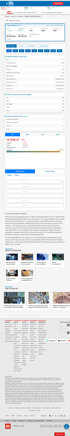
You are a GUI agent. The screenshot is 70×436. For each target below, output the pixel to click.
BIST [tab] (12, 134)
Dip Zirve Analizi (32, 359)
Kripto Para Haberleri (41, 340)
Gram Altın (24, 196)
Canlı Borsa (58, 3)
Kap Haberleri (42, 343)
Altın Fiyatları (25, 324)
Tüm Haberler (42, 324)
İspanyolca (19, 415)
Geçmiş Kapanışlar (8, 329)
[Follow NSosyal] (50, 416)
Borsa (7, 322)
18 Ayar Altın (25, 343)
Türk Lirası (24, 181)
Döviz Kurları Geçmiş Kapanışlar (17, 364)
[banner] (11, 3)
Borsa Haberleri (42, 330)
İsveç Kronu (17, 352)
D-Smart (29, 420)
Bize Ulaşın (32, 410)
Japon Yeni (17, 354)
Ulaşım (38, 410)
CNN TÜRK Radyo (39, 420)
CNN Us (7, 415)
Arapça (26, 415)
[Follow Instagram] (58, 416)
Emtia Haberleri (42, 335)
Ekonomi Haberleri (40, 327)
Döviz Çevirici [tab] (50, 171)
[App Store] (62, 341)
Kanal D (7, 420)
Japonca (32, 415)
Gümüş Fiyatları (24, 359)
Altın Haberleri (42, 337)
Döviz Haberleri (42, 332)
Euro (15, 326)
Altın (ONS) (25, 339)
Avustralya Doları (16, 342)
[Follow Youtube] (61, 416)
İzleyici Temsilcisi (56, 408)
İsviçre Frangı (17, 330)
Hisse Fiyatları (9, 326)
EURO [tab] (27, 134)
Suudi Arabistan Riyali (16, 337)
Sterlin (15, 328)
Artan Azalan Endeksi (33, 348)
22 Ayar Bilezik (26, 341)
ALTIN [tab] (57, 134)
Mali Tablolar (31, 46)
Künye (28, 408)
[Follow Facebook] (52, 416)
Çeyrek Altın (25, 205)
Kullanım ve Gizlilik (20, 408)
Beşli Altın (24, 352)
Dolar (15, 324)
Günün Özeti (8, 324)
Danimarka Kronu (16, 348)
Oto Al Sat (33, 356)
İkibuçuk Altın (25, 349)
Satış (17, 175)
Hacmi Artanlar (9, 337)
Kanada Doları (17, 332)
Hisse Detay (11, 46)
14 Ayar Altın (25, 345)
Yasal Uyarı (10, 408)
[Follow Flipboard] (64, 416)
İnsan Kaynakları (36, 408)
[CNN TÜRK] (8, 426)
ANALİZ (32, 322)
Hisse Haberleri (44, 46)
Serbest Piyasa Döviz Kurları (18, 370)
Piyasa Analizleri (40, 353)
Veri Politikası (46, 408)
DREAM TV (21, 420)
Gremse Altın (25, 347)
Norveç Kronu (17, 345)
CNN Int (13, 415)
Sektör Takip (33, 345)
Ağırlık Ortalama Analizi (32, 333)
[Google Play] (51, 341)
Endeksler (7, 332)
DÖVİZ (16, 322)
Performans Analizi (33, 342)
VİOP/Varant (8, 339)
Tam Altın (24, 191)
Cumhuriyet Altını (26, 186)
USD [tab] (42, 134)
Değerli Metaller (24, 363)
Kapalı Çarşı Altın (25, 355)
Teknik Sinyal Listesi (33, 353)
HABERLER (42, 322)
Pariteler (16, 356)
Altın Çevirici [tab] (20, 171)
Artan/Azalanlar (9, 335)
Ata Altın (24, 337)
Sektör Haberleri (40, 346)
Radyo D (49, 420)
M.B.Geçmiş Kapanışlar (17, 359)
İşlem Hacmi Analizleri (33, 338)
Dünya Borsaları (9, 341)
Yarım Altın (25, 200)
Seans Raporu (42, 349)
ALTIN (24, 322)
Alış (10, 175)
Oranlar (21, 46)
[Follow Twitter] (55, 416)
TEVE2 (14, 420)
